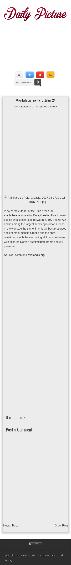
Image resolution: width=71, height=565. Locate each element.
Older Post (61, 525)
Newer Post (10, 525)
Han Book (23, 107)
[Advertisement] (35, 42)
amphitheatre (12, 215)
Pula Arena (42, 211)
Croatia (44, 215)
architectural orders (41, 241)
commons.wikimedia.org (30, 255)
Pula (36, 215)
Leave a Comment (48, 107)
